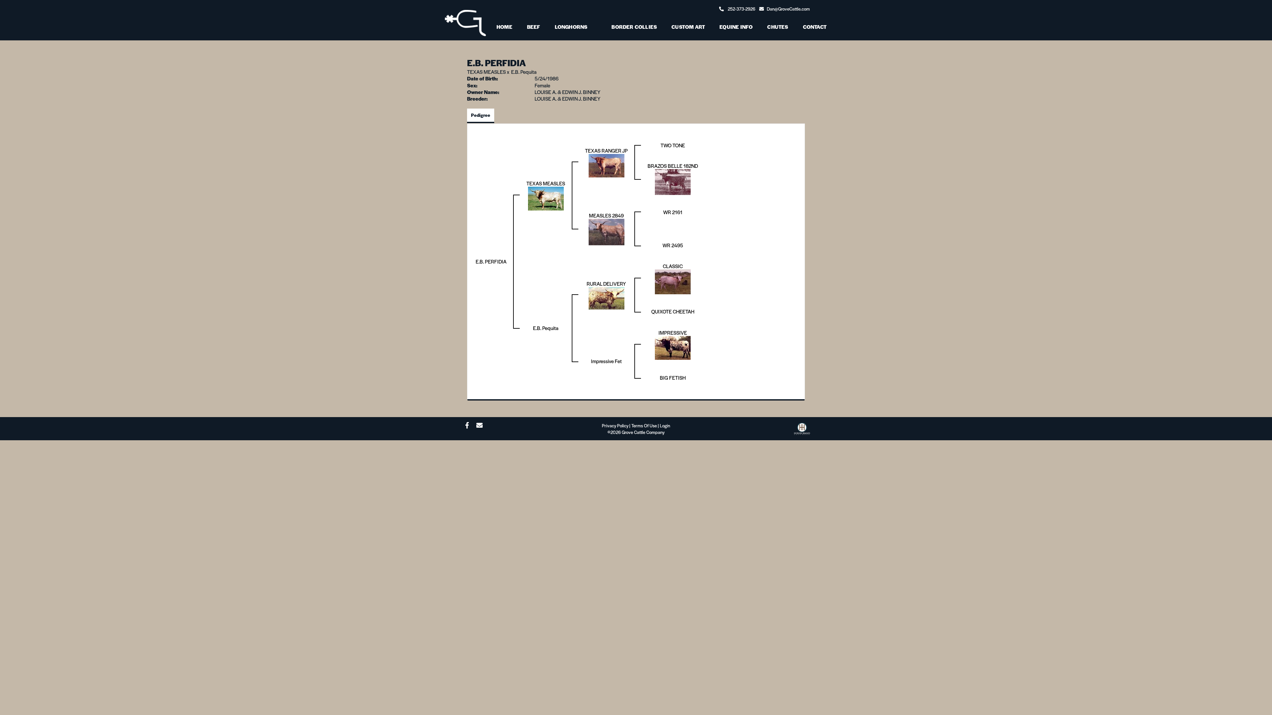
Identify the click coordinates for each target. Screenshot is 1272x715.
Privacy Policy (615, 425)
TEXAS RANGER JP (606, 150)
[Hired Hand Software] (802, 431)
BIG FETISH (673, 377)
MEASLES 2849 (606, 215)
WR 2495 (672, 245)
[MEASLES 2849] (606, 231)
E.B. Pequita (524, 71)
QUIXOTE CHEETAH (672, 311)
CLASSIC (673, 265)
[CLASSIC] (673, 280)
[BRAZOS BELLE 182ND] (673, 181)
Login (665, 425)
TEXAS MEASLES (486, 71)
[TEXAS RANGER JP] (606, 164)
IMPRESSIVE (673, 332)
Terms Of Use (644, 425)
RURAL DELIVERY (606, 283)
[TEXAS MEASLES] (546, 197)
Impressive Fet (606, 361)
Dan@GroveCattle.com (788, 9)
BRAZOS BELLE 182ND (673, 165)
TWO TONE (673, 145)
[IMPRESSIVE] (673, 347)
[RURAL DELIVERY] (606, 297)
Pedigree (480, 115)
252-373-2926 (741, 9)
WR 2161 (672, 212)
